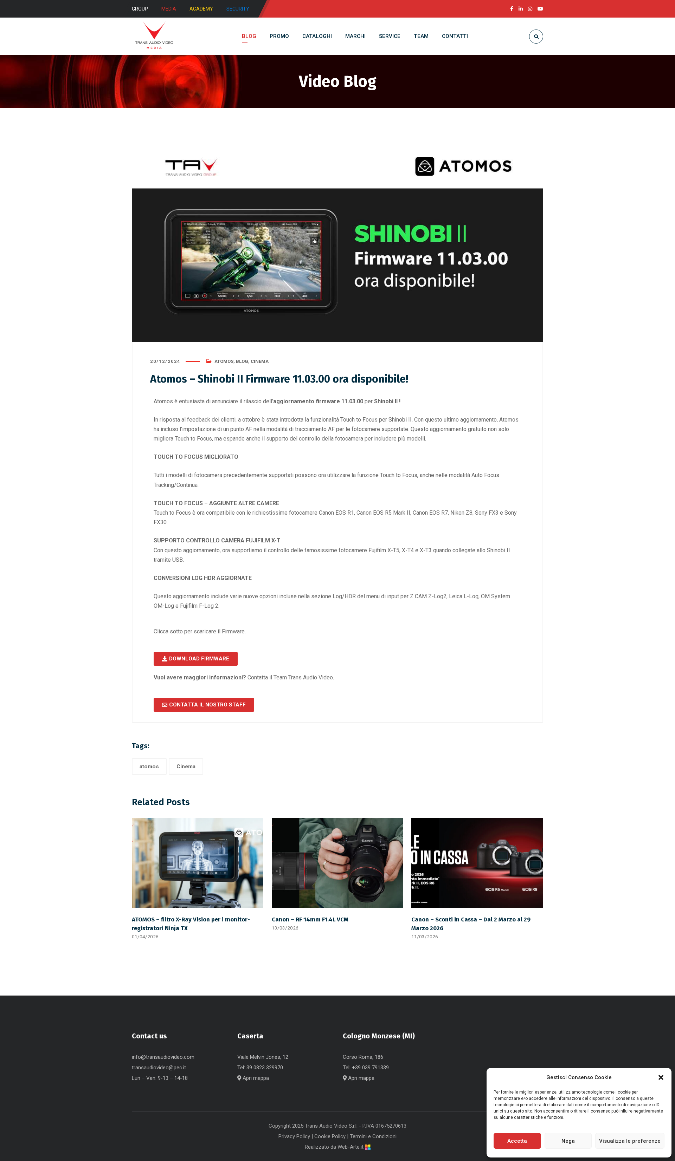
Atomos (223, 361)
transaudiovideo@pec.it (159, 1067)
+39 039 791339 (370, 1067)
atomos (149, 766)
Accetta (517, 1141)
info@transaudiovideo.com (163, 1057)
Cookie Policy (330, 1136)
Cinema (260, 361)
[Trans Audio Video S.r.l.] (154, 36)
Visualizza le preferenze (630, 1141)
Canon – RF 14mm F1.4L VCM (310, 919)
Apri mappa (255, 1078)
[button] (660, 1077)
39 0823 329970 (264, 1067)
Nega (568, 1141)
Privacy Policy (294, 1136)
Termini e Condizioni (373, 1136)
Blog (242, 361)
